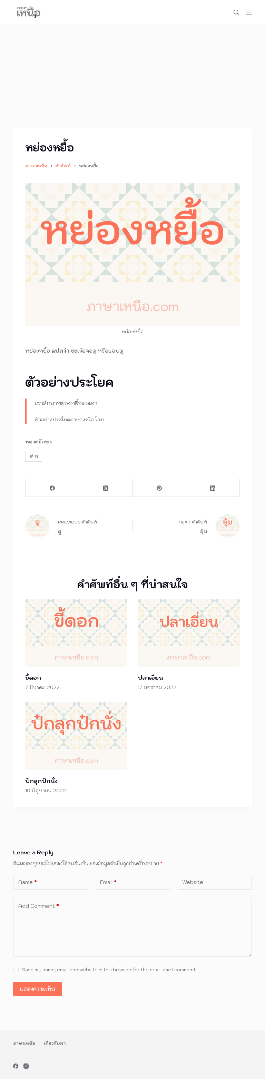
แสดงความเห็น (37, 988)
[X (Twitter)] (105, 488)
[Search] (236, 12)
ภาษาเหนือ (24, 1043)
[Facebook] (52, 488)
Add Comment (38, 906)
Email (108, 882)
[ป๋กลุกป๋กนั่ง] (76, 736)
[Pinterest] (159, 488)
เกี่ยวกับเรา (55, 1043)
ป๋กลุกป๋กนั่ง (41, 780)
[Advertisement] (132, 76)
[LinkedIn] (213, 488)
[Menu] (249, 12)
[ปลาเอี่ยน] (189, 633)
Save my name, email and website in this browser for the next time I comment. (109, 970)
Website (192, 882)
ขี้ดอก (33, 677)
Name (27, 882)
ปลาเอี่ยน (150, 677)
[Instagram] (26, 1066)
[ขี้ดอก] (76, 633)
